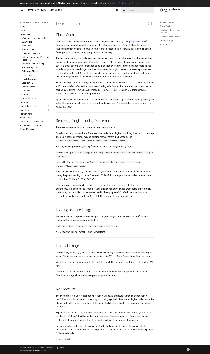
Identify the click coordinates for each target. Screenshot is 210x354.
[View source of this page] (148, 23)
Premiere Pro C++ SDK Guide (34, 22)
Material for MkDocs (37, 351)
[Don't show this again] (188, 3)
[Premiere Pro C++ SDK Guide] (22, 10)
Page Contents (167, 22)
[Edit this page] (152, 23)
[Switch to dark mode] (117, 10)
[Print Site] (188, 349)
